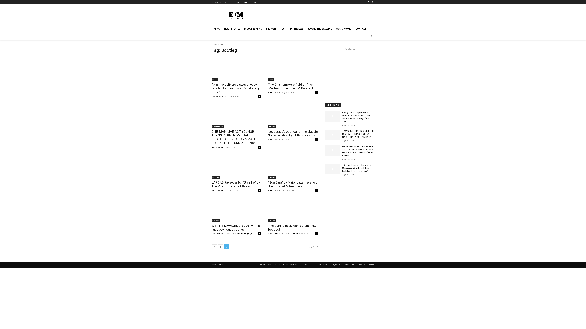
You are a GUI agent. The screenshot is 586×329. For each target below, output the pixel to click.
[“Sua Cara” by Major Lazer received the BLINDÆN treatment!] (293, 166)
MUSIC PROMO (358, 265)
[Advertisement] (350, 70)
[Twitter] (372, 2)
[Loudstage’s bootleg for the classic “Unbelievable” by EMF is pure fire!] (293, 115)
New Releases (217, 126)
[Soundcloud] (368, 2)
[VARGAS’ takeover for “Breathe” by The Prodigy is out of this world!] (236, 166)
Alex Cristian (274, 92)
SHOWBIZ (304, 265)
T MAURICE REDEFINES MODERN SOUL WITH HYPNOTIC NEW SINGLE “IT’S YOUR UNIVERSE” (358, 134)
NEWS (271, 79)
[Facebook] (360, 2)
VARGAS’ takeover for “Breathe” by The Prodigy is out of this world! (236, 184)
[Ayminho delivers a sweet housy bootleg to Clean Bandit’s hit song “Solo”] (236, 68)
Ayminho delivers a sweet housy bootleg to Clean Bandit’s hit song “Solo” (235, 88)
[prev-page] (214, 246)
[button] (370, 36)
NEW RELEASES (274, 265)
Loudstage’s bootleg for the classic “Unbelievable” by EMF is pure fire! (293, 133)
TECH (313, 265)
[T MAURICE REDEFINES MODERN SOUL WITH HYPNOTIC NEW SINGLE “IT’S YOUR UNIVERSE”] (332, 135)
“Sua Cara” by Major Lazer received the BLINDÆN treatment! (292, 184)
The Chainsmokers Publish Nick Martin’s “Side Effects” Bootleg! (290, 86)
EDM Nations (217, 96)
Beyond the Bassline (340, 265)
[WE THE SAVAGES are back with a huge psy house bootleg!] (236, 209)
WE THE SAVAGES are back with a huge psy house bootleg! (236, 227)
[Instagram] (364, 2)
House (214, 79)
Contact (371, 265)
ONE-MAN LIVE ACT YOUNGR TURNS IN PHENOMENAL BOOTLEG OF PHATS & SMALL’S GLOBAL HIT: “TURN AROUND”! (235, 137)
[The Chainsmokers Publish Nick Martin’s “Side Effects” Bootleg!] (293, 68)
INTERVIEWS (324, 265)
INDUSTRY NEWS (290, 265)
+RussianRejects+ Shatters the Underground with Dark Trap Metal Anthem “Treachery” (357, 168)
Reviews (272, 126)
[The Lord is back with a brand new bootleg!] (293, 209)
